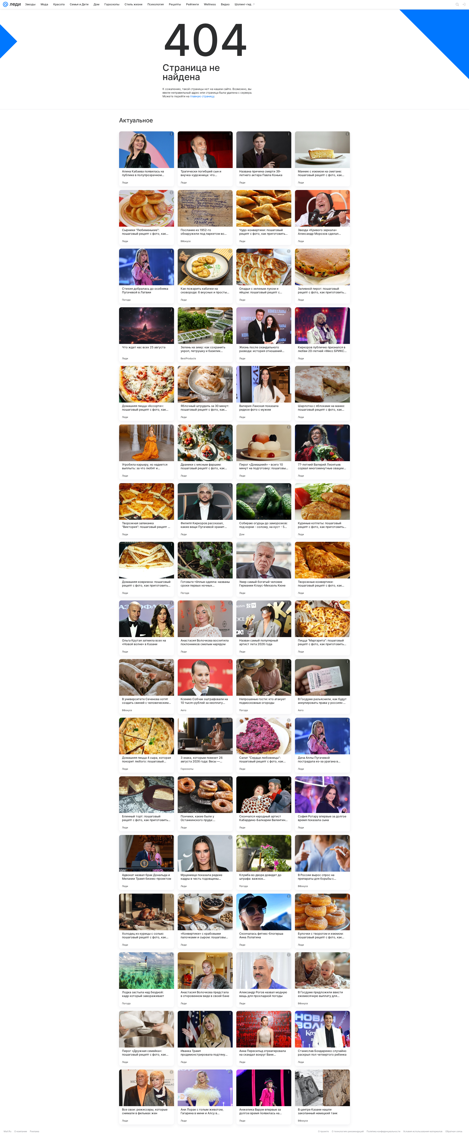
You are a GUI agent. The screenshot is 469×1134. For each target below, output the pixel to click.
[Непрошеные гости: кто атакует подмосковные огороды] (263, 686)
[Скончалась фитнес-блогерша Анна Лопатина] (263, 921)
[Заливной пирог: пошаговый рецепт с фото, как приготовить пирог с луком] (322, 276)
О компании (20, 1131)
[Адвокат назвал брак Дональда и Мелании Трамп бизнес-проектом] (146, 862)
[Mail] (5, 4)
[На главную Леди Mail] (14, 4)
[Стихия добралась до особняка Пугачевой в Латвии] (146, 276)
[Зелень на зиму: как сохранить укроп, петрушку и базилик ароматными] (205, 334)
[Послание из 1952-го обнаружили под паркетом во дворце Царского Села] (205, 217)
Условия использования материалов (422, 1131)
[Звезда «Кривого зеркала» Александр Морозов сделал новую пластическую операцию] (322, 217)
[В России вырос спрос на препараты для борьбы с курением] (322, 862)
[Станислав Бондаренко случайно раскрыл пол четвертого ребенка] (322, 1038)
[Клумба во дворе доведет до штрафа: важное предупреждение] (263, 862)
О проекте (323, 1131)
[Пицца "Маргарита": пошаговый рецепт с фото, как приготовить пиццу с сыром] (322, 627)
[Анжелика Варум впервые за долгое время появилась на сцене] (263, 1097)
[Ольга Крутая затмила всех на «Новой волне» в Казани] (146, 627)
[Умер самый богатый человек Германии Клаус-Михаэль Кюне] (263, 569)
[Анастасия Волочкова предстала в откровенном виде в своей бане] (205, 979)
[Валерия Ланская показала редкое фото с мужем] (263, 393)
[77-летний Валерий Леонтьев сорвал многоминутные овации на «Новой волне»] (322, 452)
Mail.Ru (7, 1131)
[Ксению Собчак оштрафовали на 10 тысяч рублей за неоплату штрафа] (205, 686)
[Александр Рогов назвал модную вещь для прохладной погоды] (263, 979)
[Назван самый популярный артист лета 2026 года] (263, 627)
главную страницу (202, 96)
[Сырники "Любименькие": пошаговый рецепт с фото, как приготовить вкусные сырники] (146, 217)
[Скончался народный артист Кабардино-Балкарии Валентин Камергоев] (263, 803)
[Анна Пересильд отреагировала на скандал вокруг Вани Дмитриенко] (263, 1038)
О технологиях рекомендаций (348, 1131)
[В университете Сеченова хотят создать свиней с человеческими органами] (146, 686)
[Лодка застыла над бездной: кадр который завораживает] (146, 979)
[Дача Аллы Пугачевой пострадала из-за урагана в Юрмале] (322, 745)
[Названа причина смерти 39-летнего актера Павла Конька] (263, 158)
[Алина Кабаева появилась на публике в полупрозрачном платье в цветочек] (146, 158)
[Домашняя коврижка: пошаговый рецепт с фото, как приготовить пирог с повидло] (146, 569)
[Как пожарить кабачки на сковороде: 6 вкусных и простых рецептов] (205, 276)
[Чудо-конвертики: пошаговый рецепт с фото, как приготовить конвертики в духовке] (263, 217)
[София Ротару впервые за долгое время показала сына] (322, 803)
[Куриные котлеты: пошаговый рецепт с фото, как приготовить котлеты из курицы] (322, 510)
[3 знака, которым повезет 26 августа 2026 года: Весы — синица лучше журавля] (205, 745)
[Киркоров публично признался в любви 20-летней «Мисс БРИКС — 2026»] (322, 334)
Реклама (34, 1131)
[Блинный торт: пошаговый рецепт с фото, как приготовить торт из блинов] (146, 803)
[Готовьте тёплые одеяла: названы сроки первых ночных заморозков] (205, 569)
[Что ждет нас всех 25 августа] (146, 334)
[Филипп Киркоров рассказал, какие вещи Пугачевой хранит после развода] (205, 510)
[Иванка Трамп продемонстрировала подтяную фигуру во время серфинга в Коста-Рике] (205, 1038)
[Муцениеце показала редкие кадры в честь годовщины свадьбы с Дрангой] (205, 862)
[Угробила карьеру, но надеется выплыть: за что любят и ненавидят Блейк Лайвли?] (146, 452)
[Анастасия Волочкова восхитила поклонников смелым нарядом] (205, 627)
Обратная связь (453, 1131)
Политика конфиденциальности (383, 1131)
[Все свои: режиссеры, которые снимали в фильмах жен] (146, 1097)
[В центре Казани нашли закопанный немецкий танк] (322, 1097)
